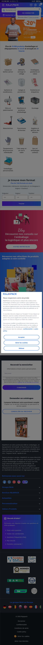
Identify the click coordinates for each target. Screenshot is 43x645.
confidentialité (27, 329)
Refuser (21, 348)
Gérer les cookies (21, 343)
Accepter (21, 337)
